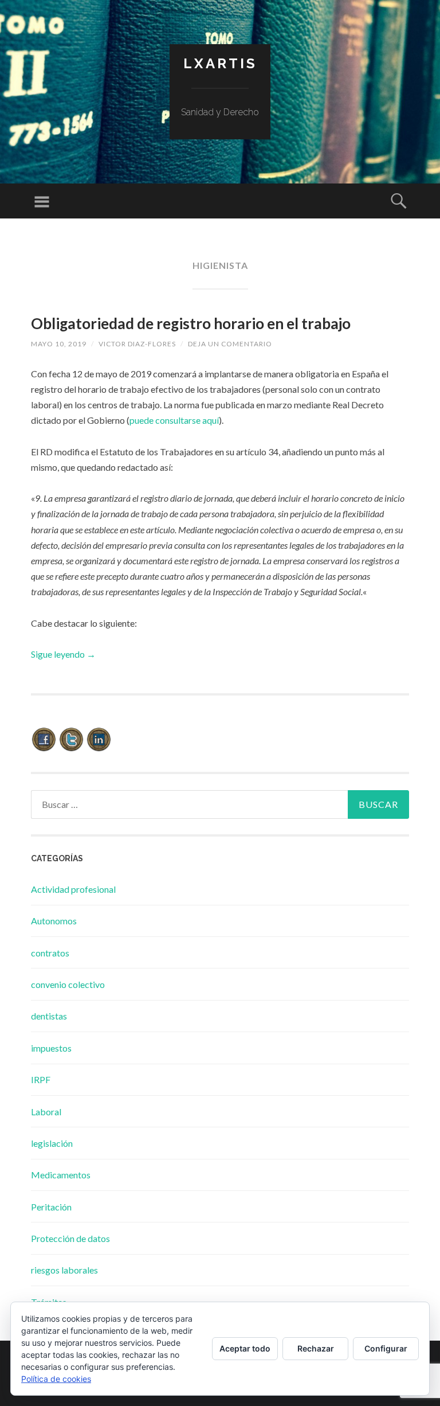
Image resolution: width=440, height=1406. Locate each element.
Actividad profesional (73, 889)
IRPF (40, 1079)
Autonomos (54, 920)
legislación (52, 1143)
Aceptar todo (244, 1348)
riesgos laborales (64, 1269)
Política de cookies (56, 1379)
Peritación (51, 1206)
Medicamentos (61, 1174)
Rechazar (315, 1348)
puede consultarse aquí (174, 420)
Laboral (46, 1111)
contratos (50, 952)
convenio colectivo (68, 984)
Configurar (385, 1348)
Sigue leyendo (63, 654)
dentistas (49, 1015)
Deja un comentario (230, 343)
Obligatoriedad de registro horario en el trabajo (191, 323)
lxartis (220, 63)
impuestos (51, 1047)
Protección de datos (70, 1238)
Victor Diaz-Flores (137, 343)
